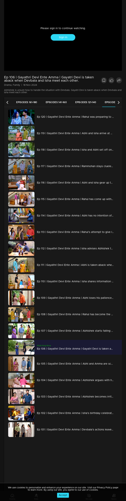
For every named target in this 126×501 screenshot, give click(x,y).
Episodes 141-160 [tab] (56, 102)
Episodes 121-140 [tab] (85, 102)
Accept (63, 495)
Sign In (63, 37)
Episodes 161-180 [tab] (26, 102)
